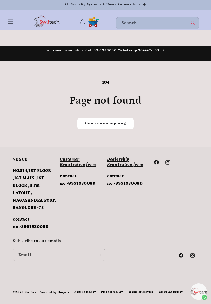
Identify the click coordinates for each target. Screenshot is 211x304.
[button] (10, 21)
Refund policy (85, 291)
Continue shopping (105, 123)
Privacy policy (112, 291)
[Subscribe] (99, 255)
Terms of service (141, 291)
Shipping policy (171, 291)
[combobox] (157, 23)
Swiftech (32, 292)
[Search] (193, 23)
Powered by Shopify (54, 292)
